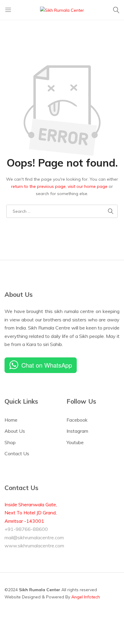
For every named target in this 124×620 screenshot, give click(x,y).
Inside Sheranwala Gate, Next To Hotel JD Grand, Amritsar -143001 (31, 512)
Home (11, 420)
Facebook (77, 420)
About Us (15, 431)
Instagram (77, 431)
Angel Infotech (85, 597)
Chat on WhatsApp (46, 365)
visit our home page (87, 186)
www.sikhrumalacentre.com (34, 546)
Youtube (75, 442)
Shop (10, 442)
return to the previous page (38, 186)
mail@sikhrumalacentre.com (34, 537)
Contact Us (17, 453)
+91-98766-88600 (26, 529)
